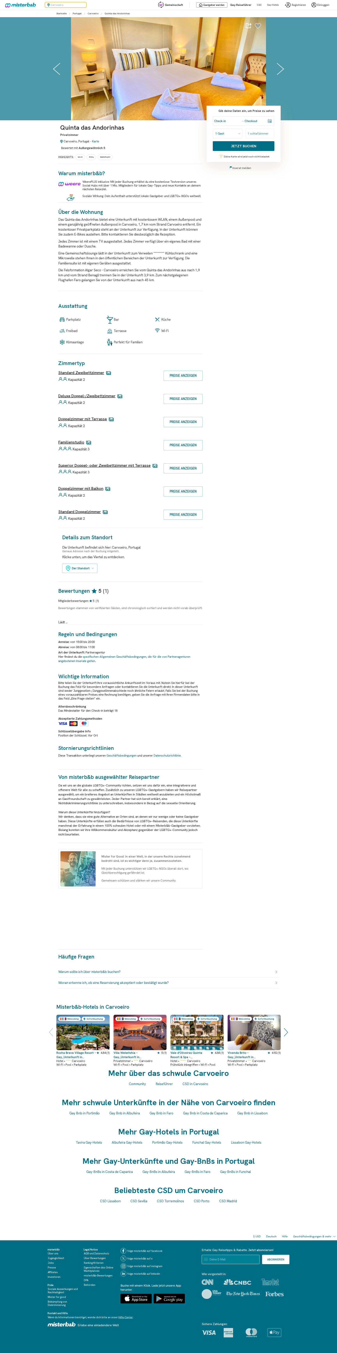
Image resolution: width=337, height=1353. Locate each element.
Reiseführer (164, 1084)
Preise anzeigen (183, 375)
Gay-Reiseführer (240, 5)
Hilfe (285, 1236)
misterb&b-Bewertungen (98, 1275)
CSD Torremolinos (170, 1201)
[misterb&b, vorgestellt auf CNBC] (237, 1282)
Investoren (54, 1277)
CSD (259, 4)
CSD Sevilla (138, 1201)
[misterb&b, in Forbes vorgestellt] (274, 1294)
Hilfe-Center (125, 1317)
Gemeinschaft (174, 5)
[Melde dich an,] (258, 28)
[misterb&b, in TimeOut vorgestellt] (270, 1282)
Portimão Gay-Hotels (167, 1142)
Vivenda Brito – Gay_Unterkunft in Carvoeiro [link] (241, 1055)
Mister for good (57, 1297)
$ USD (257, 1236)
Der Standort (81, 568)
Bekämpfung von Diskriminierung (57, 1303)
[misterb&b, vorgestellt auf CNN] (207, 1282)
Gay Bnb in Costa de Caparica (205, 1113)
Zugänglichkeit (56, 1258)
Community (137, 1084)
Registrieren (299, 5)
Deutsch (271, 1236)
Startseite (61, 13)
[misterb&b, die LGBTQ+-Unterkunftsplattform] (19, 4)
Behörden (89, 1285)
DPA (86, 1280)
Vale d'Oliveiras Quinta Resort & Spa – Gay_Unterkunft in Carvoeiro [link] (186, 1055)
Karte (95, 141)
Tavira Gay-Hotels (89, 1142)
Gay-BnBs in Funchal (235, 1172)
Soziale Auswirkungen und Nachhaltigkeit (63, 1290)
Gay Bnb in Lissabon (252, 1113)
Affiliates (53, 1272)
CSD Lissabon (110, 1201)
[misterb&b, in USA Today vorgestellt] (211, 1294)
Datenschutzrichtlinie (167, 756)
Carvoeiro (93, 13)
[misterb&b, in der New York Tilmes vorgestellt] (243, 1294)
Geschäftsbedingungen (121, 756)
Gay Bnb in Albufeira (124, 1113)
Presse (52, 1267)
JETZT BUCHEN (243, 146)
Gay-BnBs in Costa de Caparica (109, 1172)
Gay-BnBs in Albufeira (159, 1172)
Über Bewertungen (95, 1258)
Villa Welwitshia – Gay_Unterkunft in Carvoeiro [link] (126, 1055)
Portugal (77, 13)
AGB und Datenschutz (96, 1253)
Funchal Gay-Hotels (206, 1142)
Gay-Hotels (273, 4)
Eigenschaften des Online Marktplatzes (98, 1269)
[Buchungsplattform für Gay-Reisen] (62, 1324)
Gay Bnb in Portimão (84, 1113)
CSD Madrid (228, 1201)
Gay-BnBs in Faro (197, 1172)
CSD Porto (201, 1201)
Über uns (53, 1253)
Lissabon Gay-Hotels (246, 1142)
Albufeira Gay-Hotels (127, 1142)
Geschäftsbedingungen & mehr (312, 1236)
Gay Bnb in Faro (161, 1113)
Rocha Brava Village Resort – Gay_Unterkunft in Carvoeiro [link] (76, 1055)
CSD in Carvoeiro (195, 1084)
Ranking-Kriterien (94, 1263)
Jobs (51, 1263)
